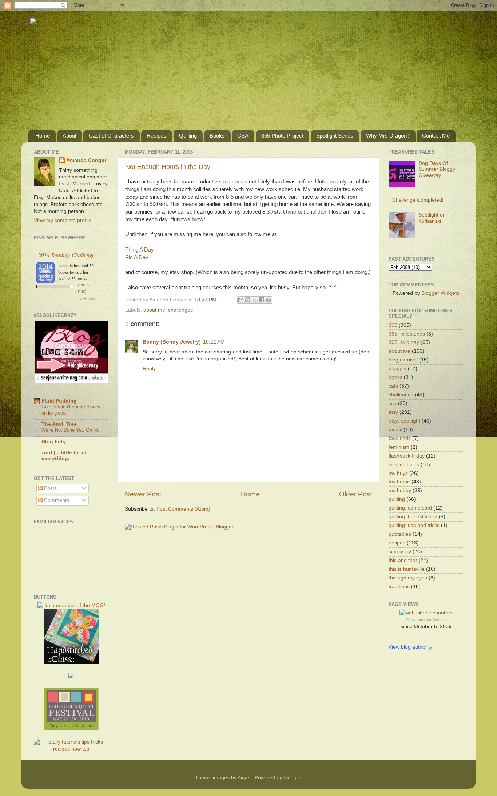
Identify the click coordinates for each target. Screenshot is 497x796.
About (69, 135)
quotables (400, 534)
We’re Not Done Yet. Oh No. (71, 430)
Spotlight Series (334, 135)
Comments (56, 500)
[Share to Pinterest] (268, 300)
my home (399, 481)
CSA (243, 135)
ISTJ (64, 183)
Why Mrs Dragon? (388, 135)
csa (393, 403)
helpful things (404, 464)
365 (393, 325)
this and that (403, 560)
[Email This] (240, 300)
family (395, 429)
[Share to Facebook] (261, 300)
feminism (399, 447)
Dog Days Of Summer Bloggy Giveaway (436, 169)
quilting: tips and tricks (414, 525)
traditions (399, 586)
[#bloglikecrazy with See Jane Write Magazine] (71, 381)
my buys (398, 473)
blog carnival (403, 360)
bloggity (397, 368)
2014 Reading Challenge (66, 254)
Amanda (65, 265)
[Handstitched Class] (71, 662)
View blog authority (410, 647)
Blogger (292, 777)
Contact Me (436, 135)
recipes (397, 543)
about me (154, 310)
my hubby (400, 490)
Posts (50, 488)
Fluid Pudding (59, 401)
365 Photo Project (282, 135)
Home (42, 135)
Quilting (188, 135)
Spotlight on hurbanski (432, 217)
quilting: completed (410, 508)
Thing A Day (139, 250)
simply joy (400, 551)
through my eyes (408, 578)
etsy (393, 412)
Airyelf (245, 777)
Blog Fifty (53, 441)
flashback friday (407, 456)
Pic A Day (136, 257)
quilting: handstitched (413, 516)
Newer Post (143, 494)
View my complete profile (62, 220)
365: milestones (407, 334)
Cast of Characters (111, 135)
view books (88, 298)
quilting (397, 499)
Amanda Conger (86, 160)
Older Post (355, 494)
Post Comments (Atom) (183, 509)
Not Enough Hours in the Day (167, 166)
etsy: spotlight (404, 421)
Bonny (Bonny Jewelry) (172, 342)
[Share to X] (254, 300)
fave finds (400, 438)
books (395, 377)
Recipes (156, 135)
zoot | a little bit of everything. (64, 455)
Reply (149, 368)
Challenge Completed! (418, 200)
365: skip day (404, 342)
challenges (180, 310)
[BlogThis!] (247, 300)
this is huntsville (407, 569)
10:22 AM (214, 342)
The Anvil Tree (59, 424)
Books (217, 135)
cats (393, 386)
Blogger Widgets (440, 293)
